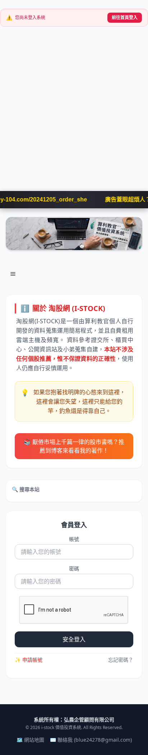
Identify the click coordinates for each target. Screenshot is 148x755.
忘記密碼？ (120, 659)
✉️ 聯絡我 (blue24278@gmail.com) (91, 739)
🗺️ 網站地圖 (30, 739)
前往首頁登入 (125, 17)
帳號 (74, 539)
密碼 (74, 568)
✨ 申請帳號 (28, 659)
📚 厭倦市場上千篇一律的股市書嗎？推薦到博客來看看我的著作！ (74, 446)
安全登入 (74, 639)
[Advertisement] (74, 113)
